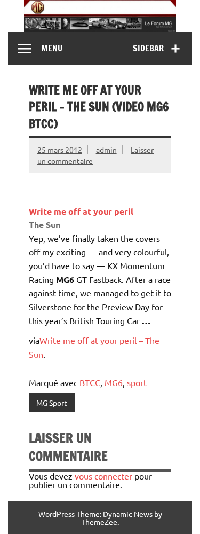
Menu (51, 48)
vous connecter (103, 475)
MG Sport (51, 402)
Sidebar (148, 48)
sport (137, 382)
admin (106, 149)
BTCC (89, 382)
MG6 (114, 382)
